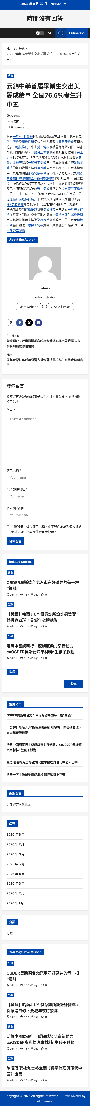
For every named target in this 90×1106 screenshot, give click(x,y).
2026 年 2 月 (15, 893)
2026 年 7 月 (15, 844)
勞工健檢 (13, 142)
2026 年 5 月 (15, 864)
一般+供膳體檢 (23, 136)
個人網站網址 (16, 508)
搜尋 (12, 672)
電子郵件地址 (17, 489)
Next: (45, 360)
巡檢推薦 (22, 147)
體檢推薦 (28, 142)
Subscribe (77, 33)
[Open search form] (49, 33)
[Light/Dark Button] (40, 33)
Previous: (44, 341)
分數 (10, 76)
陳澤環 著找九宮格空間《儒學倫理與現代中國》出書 (42, 762)
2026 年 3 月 (15, 883)
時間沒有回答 (45, 18)
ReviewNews (72, 1096)
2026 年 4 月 (15, 874)
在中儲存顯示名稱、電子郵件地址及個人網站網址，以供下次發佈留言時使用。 (46, 529)
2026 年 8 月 (15, 834)
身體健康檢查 (64, 142)
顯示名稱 (14, 470)
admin (15, 116)
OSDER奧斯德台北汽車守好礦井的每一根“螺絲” (39, 715)
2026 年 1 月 (15, 903)
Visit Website (28, 307)
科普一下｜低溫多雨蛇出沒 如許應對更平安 (36, 774)
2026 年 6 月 (15, 854)
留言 (11, 410)
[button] (10, 322)
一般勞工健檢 (40, 152)
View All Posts (61, 307)
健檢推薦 (31, 209)
